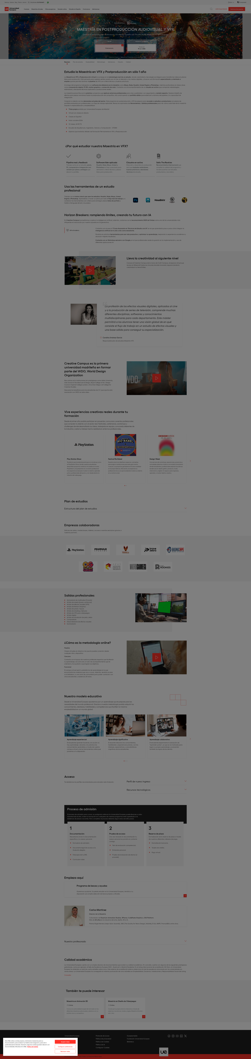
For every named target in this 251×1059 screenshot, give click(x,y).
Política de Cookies (32, 1046)
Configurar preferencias (65, 1046)
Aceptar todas (65, 1042)
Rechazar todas (65, 1051)
